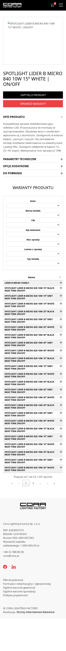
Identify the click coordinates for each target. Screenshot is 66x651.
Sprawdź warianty (33, 103)
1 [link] (26, 483)
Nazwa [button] (31, 277)
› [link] (47, 483)
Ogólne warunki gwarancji (19, 587)
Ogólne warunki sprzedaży (19, 591)
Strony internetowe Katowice (35, 612)
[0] (52, 5)
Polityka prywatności (15, 595)
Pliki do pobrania (13, 580)
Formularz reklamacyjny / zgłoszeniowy (27, 583)
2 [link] (33, 483)
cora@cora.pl (11, 555)
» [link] (54, 483)
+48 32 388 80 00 (13, 552)
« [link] (12, 483)
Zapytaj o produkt (33, 95)
